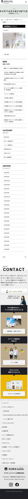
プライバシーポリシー (8, 459)
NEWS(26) (6, 137)
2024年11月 (7, 197)
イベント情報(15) (8, 145)
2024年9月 (6, 205)
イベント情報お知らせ (8, 435)
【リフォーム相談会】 (9, 94)
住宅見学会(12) (7, 149)
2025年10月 (7, 184)
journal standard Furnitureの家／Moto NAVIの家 (15, 415)
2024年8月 (6, 209)
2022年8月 (6, 245)
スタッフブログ (6, 451)
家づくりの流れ (6, 439)
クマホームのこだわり (8, 423)
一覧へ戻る (6, 54)
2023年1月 (6, 241)
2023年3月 (6, 237)
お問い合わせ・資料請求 (8, 463)
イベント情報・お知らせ (8, 19)
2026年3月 (6, 172)
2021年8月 (6, 249)
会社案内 (4, 455)
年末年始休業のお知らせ (10, 84)
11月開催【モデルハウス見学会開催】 (13, 102)
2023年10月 (7, 225)
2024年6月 (6, 217)
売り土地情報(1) (8, 157)
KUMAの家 (6, 411)
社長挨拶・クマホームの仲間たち (11, 447)
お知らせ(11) (7, 153)
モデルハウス (5, 443)
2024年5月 (6, 221)
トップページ (4, 403)
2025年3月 (6, 193)
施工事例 (4, 427)
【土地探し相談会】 (9, 98)
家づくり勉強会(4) (8, 141)
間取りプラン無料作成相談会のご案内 (13, 68)
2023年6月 (6, 233)
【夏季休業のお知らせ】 (10, 116)
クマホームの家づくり (8, 407)
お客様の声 (5, 431)
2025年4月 (6, 188)
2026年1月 (6, 176)
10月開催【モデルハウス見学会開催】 (13, 106)
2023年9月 (6, 229)
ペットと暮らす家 (8, 419)
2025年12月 (7, 180)
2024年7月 (6, 213)
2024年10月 (7, 201)
